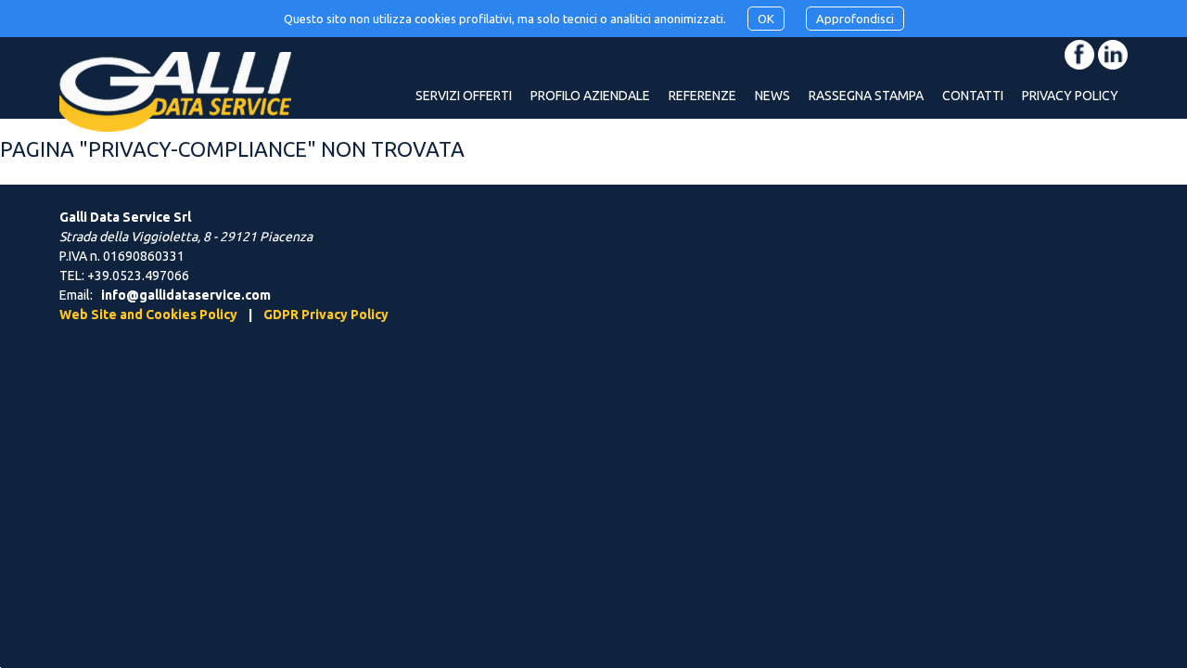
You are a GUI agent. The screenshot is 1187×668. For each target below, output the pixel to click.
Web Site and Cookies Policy (148, 314)
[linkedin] (1113, 55)
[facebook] (1079, 55)
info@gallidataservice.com (186, 295)
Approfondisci (855, 18)
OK (766, 18)
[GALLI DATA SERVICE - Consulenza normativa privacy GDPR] (175, 110)
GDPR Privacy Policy (326, 314)
